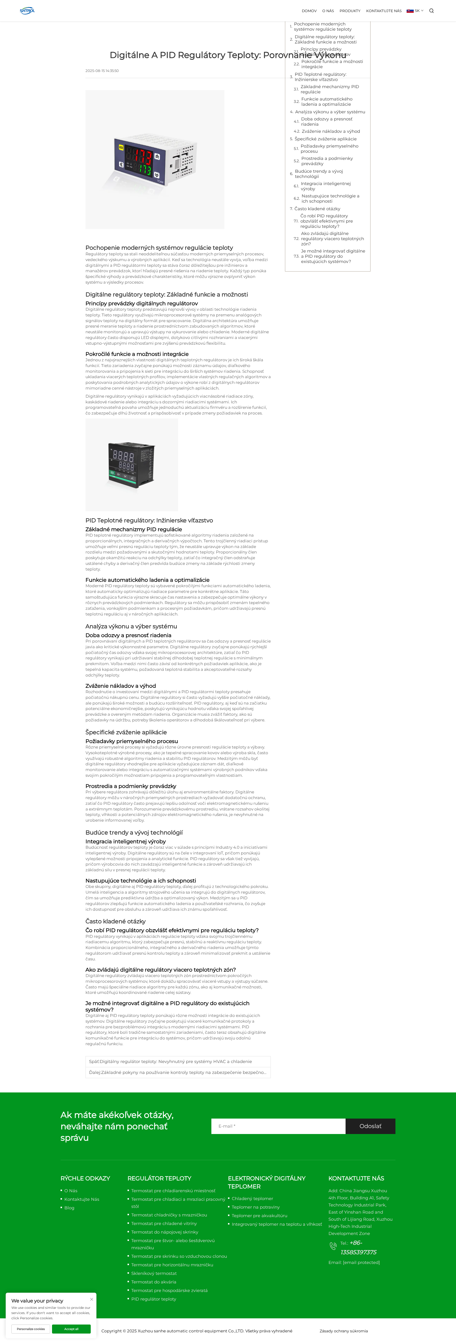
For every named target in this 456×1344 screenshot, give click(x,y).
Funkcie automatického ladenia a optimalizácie (326, 101)
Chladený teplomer (252, 1198)
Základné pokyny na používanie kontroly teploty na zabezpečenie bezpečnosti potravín (194, 1072)
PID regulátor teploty (153, 1299)
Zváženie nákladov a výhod (331, 131)
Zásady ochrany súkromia (344, 1331)
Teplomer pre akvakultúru (259, 1215)
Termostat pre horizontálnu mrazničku (172, 1265)
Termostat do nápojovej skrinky (164, 1232)
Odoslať (371, 1126)
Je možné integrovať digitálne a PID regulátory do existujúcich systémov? (333, 256)
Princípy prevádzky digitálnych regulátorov (326, 52)
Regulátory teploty (105, 254)
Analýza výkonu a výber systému (330, 111)
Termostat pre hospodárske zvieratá (169, 1290)
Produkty (350, 11)
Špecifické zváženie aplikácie (326, 139)
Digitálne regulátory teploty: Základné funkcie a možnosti (326, 39)
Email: (354, 1262)
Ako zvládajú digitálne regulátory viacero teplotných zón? (332, 239)
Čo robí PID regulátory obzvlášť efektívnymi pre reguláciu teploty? (326, 221)
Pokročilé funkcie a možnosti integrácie (332, 64)
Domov (309, 11)
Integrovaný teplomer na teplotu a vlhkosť (277, 1224)
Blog (69, 1208)
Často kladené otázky (317, 208)
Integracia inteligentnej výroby (326, 186)
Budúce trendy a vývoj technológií (319, 174)
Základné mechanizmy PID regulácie (330, 89)
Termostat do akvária (153, 1282)
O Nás (328, 11)
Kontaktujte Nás (384, 11)
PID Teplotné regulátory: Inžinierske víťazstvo (321, 77)
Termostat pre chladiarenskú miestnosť (173, 1190)
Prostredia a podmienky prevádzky (327, 161)
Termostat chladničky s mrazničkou (169, 1215)
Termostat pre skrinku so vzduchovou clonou (179, 1256)
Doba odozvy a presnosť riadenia (326, 121)
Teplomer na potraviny (256, 1207)
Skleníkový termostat (154, 1273)
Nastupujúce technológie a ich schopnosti (331, 198)
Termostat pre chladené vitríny (164, 1223)
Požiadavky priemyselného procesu (329, 148)
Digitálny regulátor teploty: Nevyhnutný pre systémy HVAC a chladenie (176, 1061)
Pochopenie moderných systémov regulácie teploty (323, 26)
